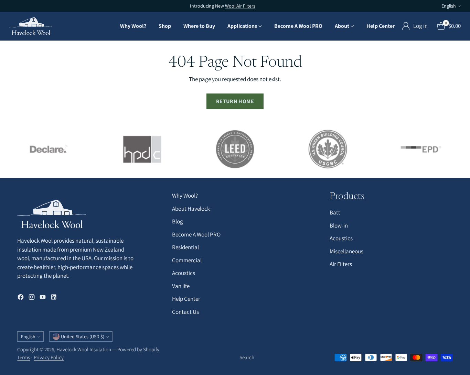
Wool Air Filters (240, 6)
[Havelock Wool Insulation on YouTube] (43, 298)
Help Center (186, 298)
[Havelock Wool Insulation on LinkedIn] (54, 298)
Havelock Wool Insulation (83, 349)
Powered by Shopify (138, 349)
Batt (335, 212)
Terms (23, 357)
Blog (177, 221)
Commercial (187, 260)
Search (246, 357)
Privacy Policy (49, 357)
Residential (185, 247)
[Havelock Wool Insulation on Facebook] (21, 298)
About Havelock (191, 208)
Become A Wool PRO (196, 234)
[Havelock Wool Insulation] (30, 26)
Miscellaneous (346, 251)
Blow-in (339, 225)
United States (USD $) (82, 336)
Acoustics (183, 273)
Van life (181, 286)
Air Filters (341, 264)
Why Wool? (185, 195)
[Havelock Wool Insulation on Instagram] (32, 298)
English (448, 6)
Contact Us (185, 312)
